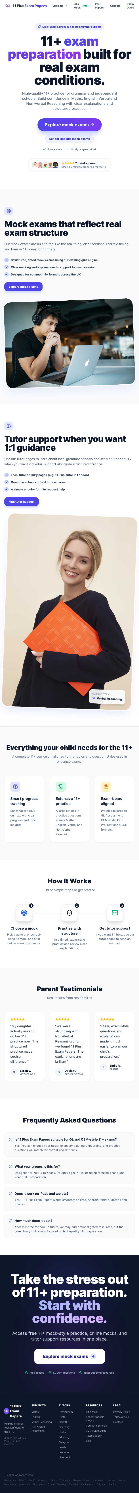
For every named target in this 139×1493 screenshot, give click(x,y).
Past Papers (99, 5)
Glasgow (64, 1442)
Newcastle (24, 1484)
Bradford (112, 1484)
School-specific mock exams (69, 139)
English (35, 1416)
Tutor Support (94, 1435)
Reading (61, 1484)
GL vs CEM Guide (96, 1430)
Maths (35, 1411)
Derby (62, 1432)
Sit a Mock (80, 5)
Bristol (62, 1416)
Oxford (51, 1484)
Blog (88, 1440)
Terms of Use (121, 1416)
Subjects (57, 5)
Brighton (101, 1484)
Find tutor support (21, 501)
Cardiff (63, 1421)
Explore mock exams (23, 286)
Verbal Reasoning (41, 1421)
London (122, 1480)
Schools (115, 5)
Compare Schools (96, 1425)
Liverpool (64, 1457)
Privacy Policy (121, 1411)
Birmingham (66, 1411)
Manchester (10, 1484)
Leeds (62, 1447)
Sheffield (73, 1484)
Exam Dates (130, 5)
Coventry (64, 1427)
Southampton (87, 1484)
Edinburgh (65, 1437)
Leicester (64, 1452)
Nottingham (39, 1484)
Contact (118, 1421)
